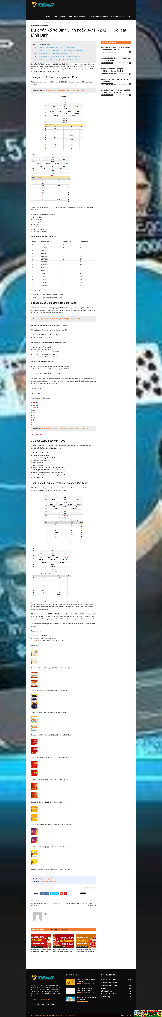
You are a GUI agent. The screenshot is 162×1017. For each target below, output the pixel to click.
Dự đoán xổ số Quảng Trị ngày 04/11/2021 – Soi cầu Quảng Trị (81, 904)
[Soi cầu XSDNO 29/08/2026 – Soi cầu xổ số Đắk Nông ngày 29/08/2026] (86, 941)
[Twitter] (43, 1004)
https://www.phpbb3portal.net (48, 879)
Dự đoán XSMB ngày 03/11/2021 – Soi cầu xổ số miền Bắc (46, 904)
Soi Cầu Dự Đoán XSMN (106, 94)
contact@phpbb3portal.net (44, 999)
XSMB (70, 16)
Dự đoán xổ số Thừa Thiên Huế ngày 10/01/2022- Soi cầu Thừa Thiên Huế (60, 50)
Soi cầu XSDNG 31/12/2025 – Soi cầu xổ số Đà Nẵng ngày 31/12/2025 (58, 59)
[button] (129, 16)
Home (48, 16)
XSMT (55, 16)
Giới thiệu (123, 1015)
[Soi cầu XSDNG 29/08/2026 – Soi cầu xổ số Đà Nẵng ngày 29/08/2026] (41, 941)
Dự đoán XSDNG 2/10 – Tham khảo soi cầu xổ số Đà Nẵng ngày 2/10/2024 (60, 56)
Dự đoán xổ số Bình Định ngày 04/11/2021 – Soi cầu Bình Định (63, 90)
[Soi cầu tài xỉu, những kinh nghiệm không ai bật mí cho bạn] (70, 991)
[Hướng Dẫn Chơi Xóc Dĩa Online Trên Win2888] (70, 999)
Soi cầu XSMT (37, 640)
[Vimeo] (48, 1004)
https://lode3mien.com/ (98, 16)
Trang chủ (33, 22)
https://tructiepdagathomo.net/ (66, 1015)
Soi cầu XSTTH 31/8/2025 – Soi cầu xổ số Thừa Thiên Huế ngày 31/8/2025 (64, 428)
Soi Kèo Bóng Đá (106, 997)
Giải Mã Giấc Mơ (106, 991)
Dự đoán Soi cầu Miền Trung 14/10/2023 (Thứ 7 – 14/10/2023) (60, 319)
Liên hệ (129, 1015)
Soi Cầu (40, 22)
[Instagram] (38, 1004)
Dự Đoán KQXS (79, 16)
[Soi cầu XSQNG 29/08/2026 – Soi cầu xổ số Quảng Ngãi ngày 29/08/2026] (63, 941)
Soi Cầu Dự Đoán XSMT (50, 22)
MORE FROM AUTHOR (58, 929)
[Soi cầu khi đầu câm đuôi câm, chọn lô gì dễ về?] (70, 982)
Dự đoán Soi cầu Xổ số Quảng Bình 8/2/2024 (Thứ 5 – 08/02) (56, 53)
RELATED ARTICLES (39, 929)
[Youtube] (53, 1004)
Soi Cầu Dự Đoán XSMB (109, 985)
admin (34, 39)
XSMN (62, 16)
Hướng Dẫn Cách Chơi (82, 1001)
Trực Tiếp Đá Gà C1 (118, 16)
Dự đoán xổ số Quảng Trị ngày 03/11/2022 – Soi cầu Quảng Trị (56, 47)
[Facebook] (33, 1004)
